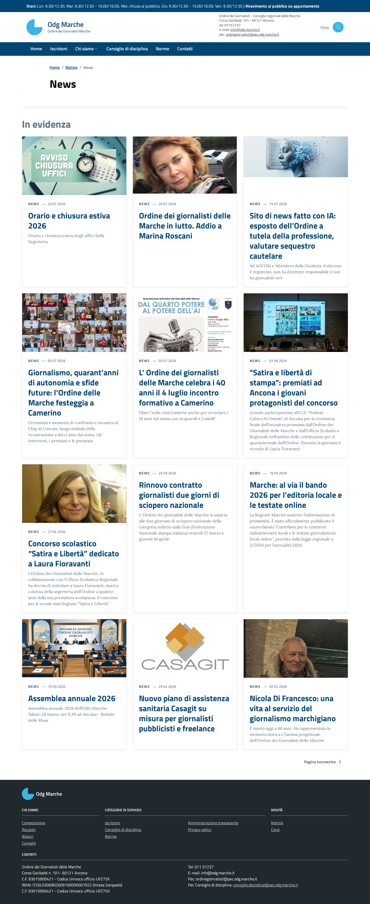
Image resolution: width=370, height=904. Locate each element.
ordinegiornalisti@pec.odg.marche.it (252, 34)
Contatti (29, 843)
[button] (86, 49)
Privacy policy (199, 830)
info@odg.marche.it (245, 29)
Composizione (33, 823)
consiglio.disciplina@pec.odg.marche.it (265, 885)
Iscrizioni (112, 823)
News (33, 203)
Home (55, 67)
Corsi (275, 830)
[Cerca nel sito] (338, 27)
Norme (111, 836)
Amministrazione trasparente (213, 823)
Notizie (71, 67)
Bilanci (27, 836)
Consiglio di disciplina (123, 830)
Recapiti (29, 830)
